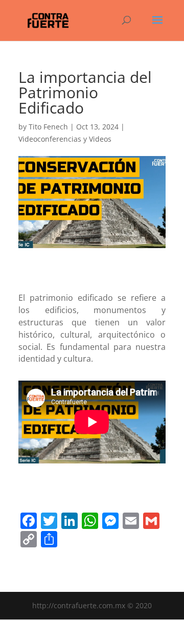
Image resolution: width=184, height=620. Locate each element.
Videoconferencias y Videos (64, 139)
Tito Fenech (48, 126)
